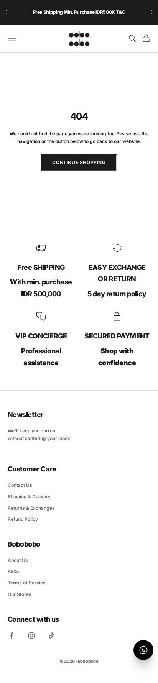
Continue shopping (78, 162)
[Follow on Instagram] (31, 635)
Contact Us (20, 485)
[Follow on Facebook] (11, 635)
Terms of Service (27, 583)
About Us (18, 560)
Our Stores (19, 594)
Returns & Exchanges (31, 508)
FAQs (14, 572)
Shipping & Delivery (29, 496)
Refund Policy (23, 519)
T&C (120, 12)
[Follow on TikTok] (51, 635)
